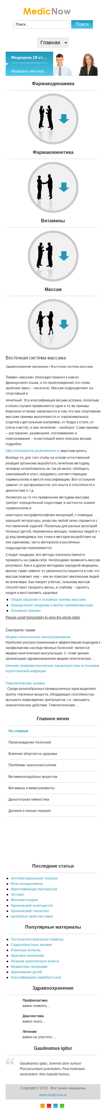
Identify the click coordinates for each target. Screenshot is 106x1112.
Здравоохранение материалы (27, 366)
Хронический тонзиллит (30, 911)
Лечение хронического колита (35, 961)
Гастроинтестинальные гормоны (37, 939)
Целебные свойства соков (32, 916)
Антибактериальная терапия (34, 878)
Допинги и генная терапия (29, 811)
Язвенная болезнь (26, 950)
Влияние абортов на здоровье (32, 754)
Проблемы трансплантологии (32, 765)
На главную (18, 731)
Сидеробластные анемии (31, 945)
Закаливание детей (26, 972)
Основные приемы (26, 611)
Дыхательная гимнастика (28, 799)
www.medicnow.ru (53, 1095)
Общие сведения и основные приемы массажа (48, 600)
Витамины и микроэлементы (31, 788)
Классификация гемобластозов (36, 977)
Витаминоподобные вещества (32, 777)
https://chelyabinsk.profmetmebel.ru (33, 451)
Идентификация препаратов (34, 889)
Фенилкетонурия (24, 900)
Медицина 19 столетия (34, 57)
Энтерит (18, 895)
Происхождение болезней (29, 742)
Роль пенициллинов (27, 884)
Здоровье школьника (27, 956)
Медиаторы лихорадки (29, 967)
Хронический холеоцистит (32, 906)
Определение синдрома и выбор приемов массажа (52, 605)
